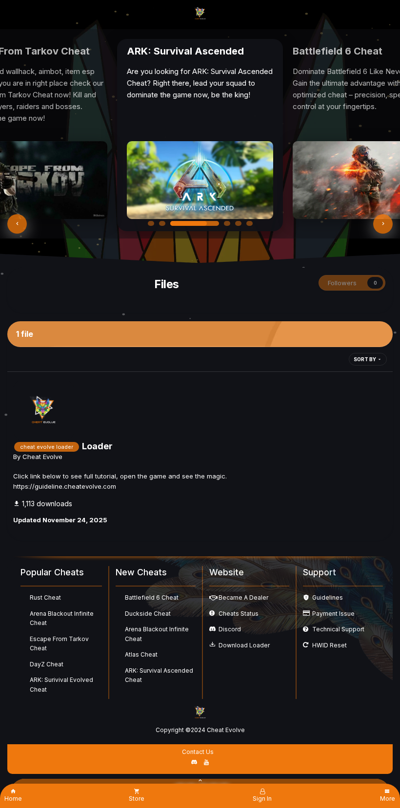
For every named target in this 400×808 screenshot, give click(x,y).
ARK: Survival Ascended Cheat (159, 675)
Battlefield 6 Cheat (152, 597)
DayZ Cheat (46, 664)
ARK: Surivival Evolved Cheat (61, 684)
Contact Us (198, 751)
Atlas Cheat (141, 654)
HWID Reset (329, 645)
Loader (97, 446)
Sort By (365, 359)
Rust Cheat (45, 597)
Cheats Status (239, 613)
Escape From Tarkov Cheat (59, 643)
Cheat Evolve (42, 456)
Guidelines (327, 597)
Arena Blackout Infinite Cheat (62, 618)
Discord (230, 629)
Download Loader (244, 645)
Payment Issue (333, 613)
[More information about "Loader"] (43, 410)
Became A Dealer (243, 597)
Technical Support (338, 629)
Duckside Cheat (148, 613)
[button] (17, 224)
